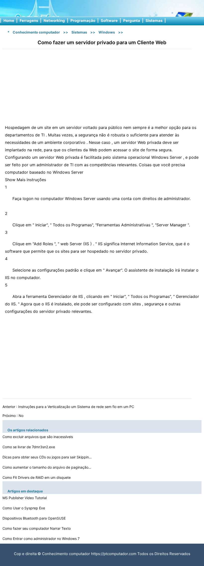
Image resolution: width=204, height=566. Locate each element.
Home (8, 20)
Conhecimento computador (36, 32)
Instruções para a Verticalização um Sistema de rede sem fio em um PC (76, 406)
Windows (107, 32)
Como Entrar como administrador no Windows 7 (41, 538)
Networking (54, 20)
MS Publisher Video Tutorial (25, 498)
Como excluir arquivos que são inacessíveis (38, 437)
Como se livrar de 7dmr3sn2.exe (29, 447)
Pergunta (131, 20)
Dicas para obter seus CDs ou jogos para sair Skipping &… (47, 457)
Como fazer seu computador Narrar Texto (37, 528)
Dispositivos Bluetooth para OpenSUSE (34, 518)
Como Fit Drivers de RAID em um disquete (37, 477)
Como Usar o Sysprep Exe (24, 508)
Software (109, 20)
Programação (82, 20)
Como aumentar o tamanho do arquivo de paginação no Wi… (47, 467)
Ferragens (29, 20)
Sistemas (154, 20)
